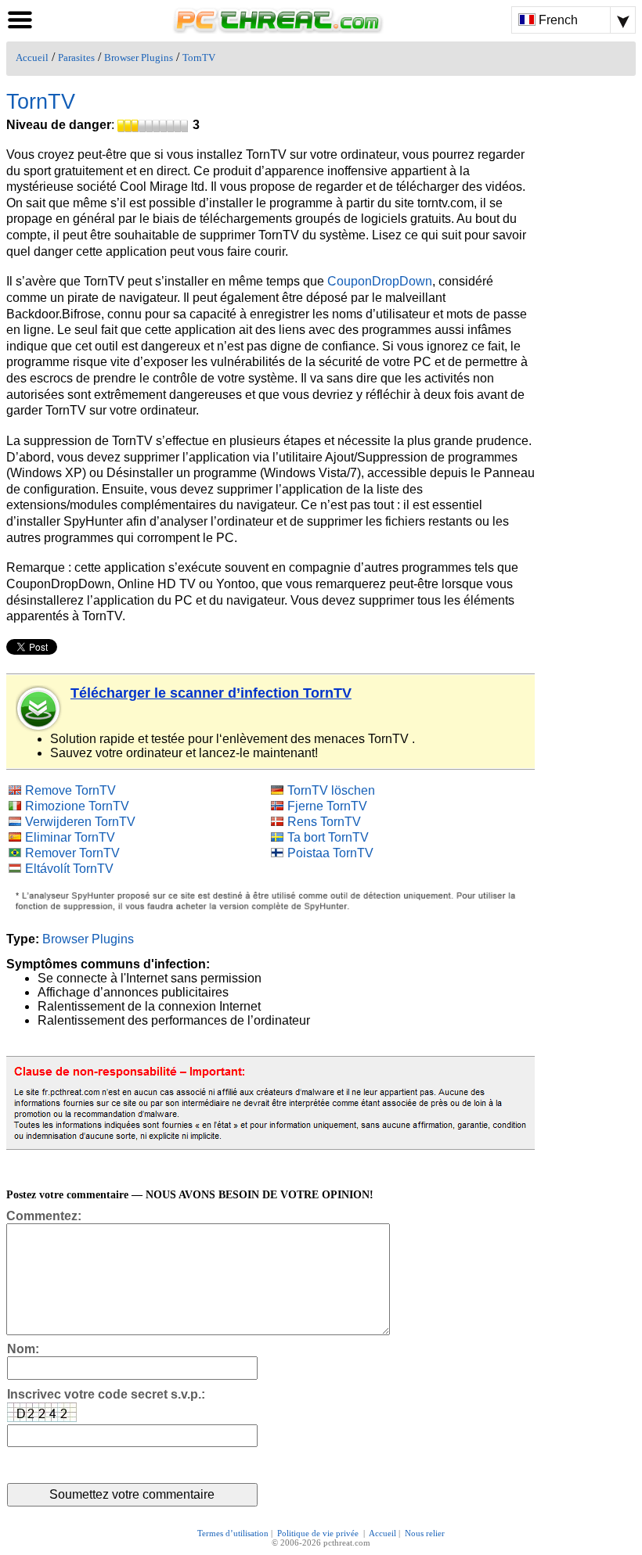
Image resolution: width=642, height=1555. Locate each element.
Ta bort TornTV (328, 837)
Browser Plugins (138, 57)
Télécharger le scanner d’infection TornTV (211, 693)
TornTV (198, 57)
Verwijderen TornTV (80, 821)
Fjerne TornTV (327, 806)
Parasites (76, 57)
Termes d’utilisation (233, 1533)
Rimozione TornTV (77, 806)
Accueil (32, 57)
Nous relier (425, 1533)
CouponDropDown (379, 281)
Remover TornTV (72, 853)
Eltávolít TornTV (69, 868)
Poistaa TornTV (330, 853)
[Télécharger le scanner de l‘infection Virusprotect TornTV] (39, 708)
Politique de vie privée (319, 1533)
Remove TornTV (70, 790)
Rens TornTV (324, 821)
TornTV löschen (331, 790)
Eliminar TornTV (70, 837)
